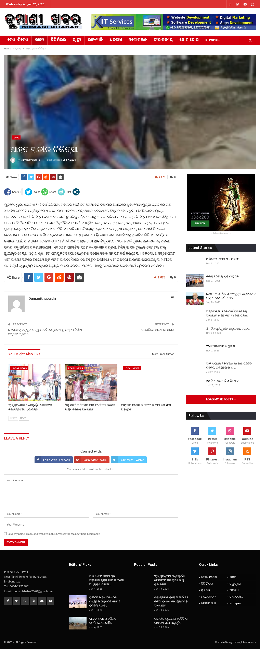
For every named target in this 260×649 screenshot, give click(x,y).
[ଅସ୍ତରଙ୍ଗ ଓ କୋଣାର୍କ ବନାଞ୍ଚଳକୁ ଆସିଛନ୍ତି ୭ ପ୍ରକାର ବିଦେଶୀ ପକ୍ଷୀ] (195, 315)
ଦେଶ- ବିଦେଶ (17, 40)
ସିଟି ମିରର (58, 40)
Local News (19, 368)
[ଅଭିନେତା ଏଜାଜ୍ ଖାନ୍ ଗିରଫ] (195, 263)
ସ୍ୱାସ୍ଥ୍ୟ (77, 40)
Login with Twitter (132, 459)
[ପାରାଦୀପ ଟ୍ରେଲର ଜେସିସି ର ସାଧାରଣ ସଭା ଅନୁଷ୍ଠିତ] (147, 382)
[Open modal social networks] (76, 191)
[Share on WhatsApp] (48, 191)
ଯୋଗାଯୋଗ (189, 40)
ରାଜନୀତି (95, 40)
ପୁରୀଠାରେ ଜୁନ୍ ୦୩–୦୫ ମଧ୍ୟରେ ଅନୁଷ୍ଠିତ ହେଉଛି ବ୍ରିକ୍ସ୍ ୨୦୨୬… (104, 601)
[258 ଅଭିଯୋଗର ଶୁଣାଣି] (195, 350)
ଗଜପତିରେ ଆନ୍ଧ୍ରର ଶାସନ (157, 330)
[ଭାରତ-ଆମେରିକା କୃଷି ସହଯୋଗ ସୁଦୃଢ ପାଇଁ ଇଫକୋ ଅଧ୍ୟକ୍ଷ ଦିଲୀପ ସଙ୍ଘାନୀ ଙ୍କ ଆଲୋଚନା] (78, 580)
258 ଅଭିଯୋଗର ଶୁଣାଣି (220, 346)
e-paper (212, 40)
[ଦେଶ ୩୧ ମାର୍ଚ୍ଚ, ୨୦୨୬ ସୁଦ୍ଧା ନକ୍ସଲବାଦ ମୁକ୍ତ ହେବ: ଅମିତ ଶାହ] (195, 298)
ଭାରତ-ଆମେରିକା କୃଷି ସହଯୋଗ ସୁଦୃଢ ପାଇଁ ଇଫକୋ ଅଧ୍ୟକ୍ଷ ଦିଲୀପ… (106, 580)
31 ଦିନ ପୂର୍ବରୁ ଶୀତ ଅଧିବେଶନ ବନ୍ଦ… (228, 328)
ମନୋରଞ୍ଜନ (138, 40)
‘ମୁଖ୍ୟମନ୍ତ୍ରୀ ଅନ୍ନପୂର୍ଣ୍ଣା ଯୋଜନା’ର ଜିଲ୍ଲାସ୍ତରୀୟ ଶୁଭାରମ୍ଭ (169, 580)
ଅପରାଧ (115, 40)
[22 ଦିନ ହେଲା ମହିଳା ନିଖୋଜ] (195, 385)
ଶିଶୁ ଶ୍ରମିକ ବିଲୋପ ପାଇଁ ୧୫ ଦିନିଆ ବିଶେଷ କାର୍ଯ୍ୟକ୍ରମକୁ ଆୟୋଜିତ (171, 601)
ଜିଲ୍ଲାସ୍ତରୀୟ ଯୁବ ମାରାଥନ (222, 276)
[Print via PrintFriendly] (64, 191)
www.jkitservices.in (245, 642)
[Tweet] (32, 191)
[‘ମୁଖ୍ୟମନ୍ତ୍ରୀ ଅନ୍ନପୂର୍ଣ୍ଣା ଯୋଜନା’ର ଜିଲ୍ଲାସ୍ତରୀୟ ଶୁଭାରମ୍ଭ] (34, 382)
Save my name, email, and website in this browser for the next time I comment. (54, 534)
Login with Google (95, 459)
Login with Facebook (56, 459)
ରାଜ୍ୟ (39, 40)
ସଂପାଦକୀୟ (163, 40)
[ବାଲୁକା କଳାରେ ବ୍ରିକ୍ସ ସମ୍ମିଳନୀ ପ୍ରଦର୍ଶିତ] (78, 623)
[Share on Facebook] (11, 191)
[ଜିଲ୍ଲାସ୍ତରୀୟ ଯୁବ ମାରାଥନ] (195, 280)
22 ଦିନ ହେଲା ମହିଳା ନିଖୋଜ (222, 381)
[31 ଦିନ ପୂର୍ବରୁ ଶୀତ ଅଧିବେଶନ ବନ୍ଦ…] (195, 333)
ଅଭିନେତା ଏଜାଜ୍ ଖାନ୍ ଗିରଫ (222, 259)
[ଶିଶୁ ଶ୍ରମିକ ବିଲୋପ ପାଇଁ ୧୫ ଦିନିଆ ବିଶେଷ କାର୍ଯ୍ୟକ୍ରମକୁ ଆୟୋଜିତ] (91, 382)
